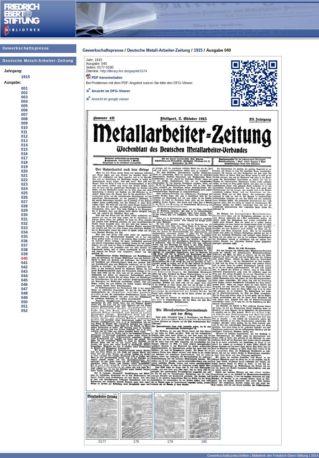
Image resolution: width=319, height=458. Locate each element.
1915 (198, 50)
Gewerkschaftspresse (25, 48)
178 (136, 441)
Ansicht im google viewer (110, 99)
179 (170, 441)
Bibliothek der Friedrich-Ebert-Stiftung (280, 455)
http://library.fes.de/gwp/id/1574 (123, 71)
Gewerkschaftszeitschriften (228, 455)
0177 (102, 441)
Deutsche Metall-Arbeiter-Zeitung (37, 61)
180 (204, 441)
